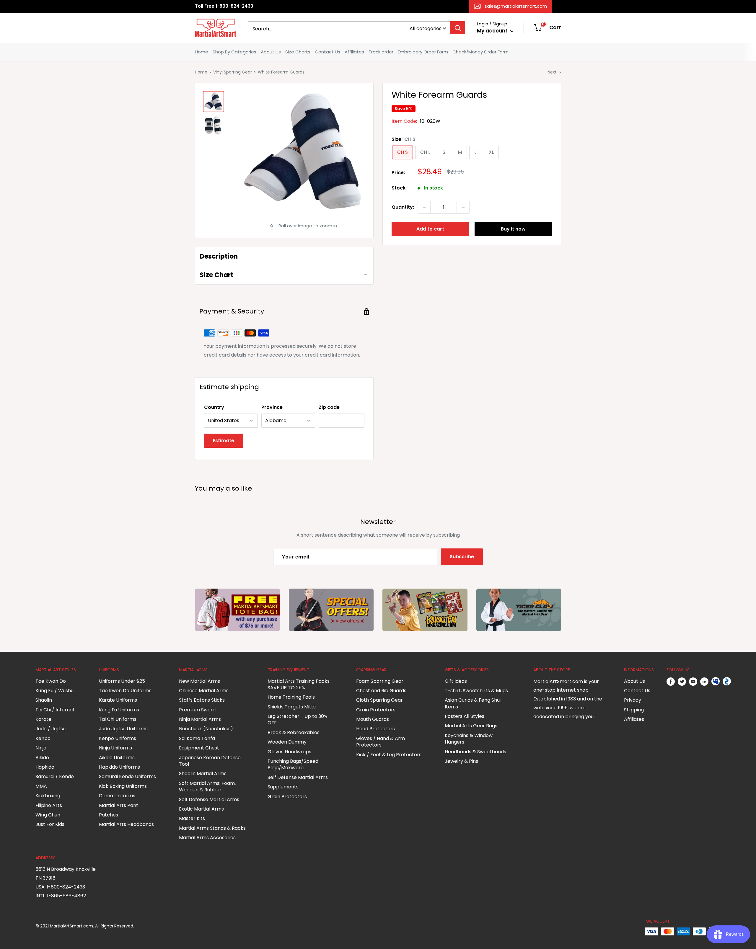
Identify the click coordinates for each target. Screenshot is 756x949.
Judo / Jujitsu (50, 728)
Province (272, 407)
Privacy (632, 700)
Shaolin (43, 700)
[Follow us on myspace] (715, 681)
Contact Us (327, 52)
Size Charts (297, 52)
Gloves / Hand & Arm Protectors (380, 741)
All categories (425, 28)
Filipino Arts (48, 805)
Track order (381, 52)
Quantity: (403, 207)
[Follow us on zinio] (727, 681)
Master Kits (192, 818)
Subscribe (462, 556)
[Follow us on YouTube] (693, 681)
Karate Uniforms (118, 700)
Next (552, 72)
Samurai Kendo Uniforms (127, 776)
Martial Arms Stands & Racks (212, 828)
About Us (271, 52)
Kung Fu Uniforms (119, 709)
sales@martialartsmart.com (516, 6)
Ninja (40, 747)
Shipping (634, 709)
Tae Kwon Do (50, 681)
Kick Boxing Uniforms (123, 786)
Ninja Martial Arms (200, 719)
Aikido (42, 757)
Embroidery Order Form (423, 52)
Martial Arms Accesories (207, 837)
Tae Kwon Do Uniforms (125, 690)
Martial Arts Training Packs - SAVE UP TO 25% (300, 684)
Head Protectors (375, 728)
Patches (108, 814)
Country (214, 407)
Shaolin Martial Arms (203, 773)
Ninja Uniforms (115, 747)
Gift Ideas (456, 681)
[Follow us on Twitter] (682, 681)
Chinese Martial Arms (204, 690)
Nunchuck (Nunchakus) (206, 728)
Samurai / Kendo (54, 776)
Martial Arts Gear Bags (471, 725)
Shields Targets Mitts (292, 706)
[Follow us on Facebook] (671, 681)
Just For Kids (49, 824)
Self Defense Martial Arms (209, 799)
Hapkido (44, 767)
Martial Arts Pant (118, 805)
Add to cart (430, 229)
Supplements (283, 786)
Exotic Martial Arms (201, 809)
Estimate (223, 440)
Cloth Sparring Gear (379, 700)
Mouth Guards (372, 719)
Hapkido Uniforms (119, 767)
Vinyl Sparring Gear (232, 72)
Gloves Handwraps (289, 751)
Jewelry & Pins (461, 761)
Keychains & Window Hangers (469, 738)
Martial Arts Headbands (126, 824)
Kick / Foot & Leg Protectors (388, 754)
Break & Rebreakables (294, 732)
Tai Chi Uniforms (117, 719)
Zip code (329, 407)
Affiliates (354, 52)
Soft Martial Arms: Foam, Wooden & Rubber (207, 786)
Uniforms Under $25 (122, 681)
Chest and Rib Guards (381, 690)
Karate (43, 719)
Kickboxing (47, 795)
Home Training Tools (291, 697)
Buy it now (513, 229)
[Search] (457, 27)
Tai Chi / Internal (54, 709)
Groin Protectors (287, 796)
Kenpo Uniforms (117, 738)
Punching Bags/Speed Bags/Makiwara (293, 764)
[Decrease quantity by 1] (424, 207)
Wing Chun (47, 814)
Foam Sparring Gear (379, 681)
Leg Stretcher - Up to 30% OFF (298, 719)
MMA (41, 786)
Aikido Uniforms (117, 757)
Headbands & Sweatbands (475, 751)
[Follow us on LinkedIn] (704, 681)
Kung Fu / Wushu (54, 690)
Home (201, 52)
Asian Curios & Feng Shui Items (473, 703)
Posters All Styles (464, 716)
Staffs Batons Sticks (202, 700)
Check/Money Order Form (480, 52)
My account (493, 30)
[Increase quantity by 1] (463, 207)
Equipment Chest (199, 747)
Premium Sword (197, 709)
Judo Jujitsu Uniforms (123, 728)
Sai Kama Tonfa (197, 738)
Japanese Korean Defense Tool (210, 760)
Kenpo (42, 738)
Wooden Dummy (287, 742)
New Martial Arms (199, 681)
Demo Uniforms (117, 795)
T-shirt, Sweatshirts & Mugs (476, 690)
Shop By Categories (234, 52)
